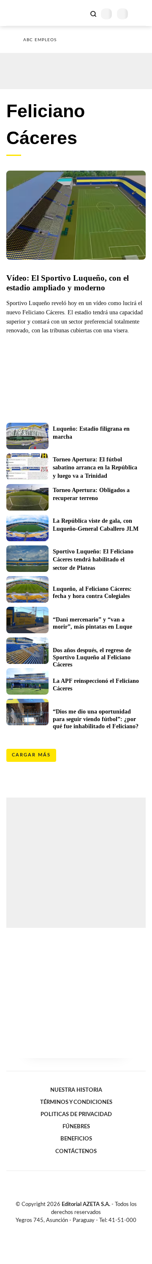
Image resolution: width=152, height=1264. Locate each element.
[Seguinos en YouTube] (81, 1230)
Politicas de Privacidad (76, 1114)
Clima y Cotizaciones (79, 13)
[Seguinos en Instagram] (90, 1230)
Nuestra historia (76, 1090)
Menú (140, 13)
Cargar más (31, 755)
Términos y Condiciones (76, 1102)
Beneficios (76, 1138)
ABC (22, 12)
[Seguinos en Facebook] (63, 1230)
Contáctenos (76, 1151)
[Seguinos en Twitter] (72, 1230)
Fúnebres (76, 1126)
